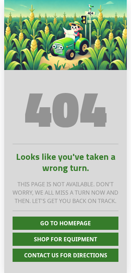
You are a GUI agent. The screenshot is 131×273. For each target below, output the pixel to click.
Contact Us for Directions (65, 255)
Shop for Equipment (65, 239)
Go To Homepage (65, 223)
